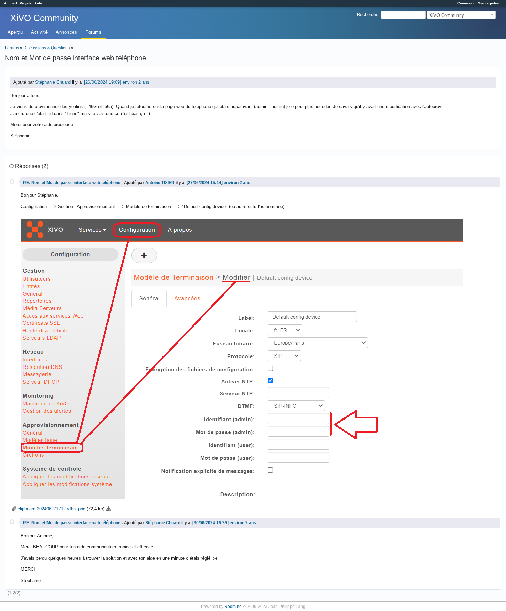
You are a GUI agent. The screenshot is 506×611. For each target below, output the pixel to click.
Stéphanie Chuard (53, 82)
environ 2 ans (136, 82)
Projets (26, 3)
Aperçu (15, 32)
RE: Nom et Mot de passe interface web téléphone (72, 182)
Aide (38, 3)
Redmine (233, 606)
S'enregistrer (489, 3)
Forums (93, 32)
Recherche (367, 14)
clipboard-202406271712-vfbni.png (51, 508)
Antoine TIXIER (160, 182)
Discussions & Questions (46, 47)
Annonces (66, 32)
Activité (39, 32)
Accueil (10, 3)
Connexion (466, 3)
